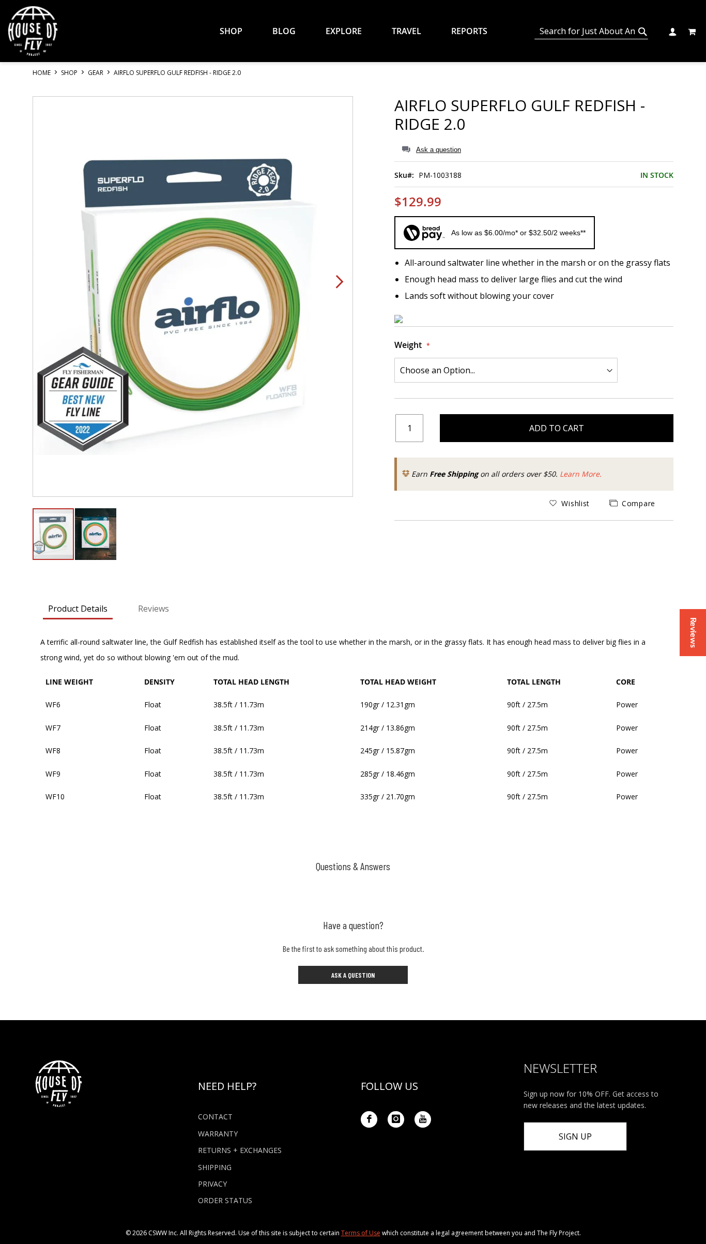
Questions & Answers (353, 866)
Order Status (225, 1200)
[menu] (360, 31)
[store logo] (32, 31)
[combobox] (591, 31)
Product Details (78, 608)
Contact (215, 1116)
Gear (96, 72)
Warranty (218, 1134)
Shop (70, 72)
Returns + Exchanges (240, 1150)
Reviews (153, 608)
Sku (400, 175)
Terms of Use (360, 1232)
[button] (672, 30)
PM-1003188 (440, 175)
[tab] (78, 609)
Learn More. (581, 474)
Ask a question (438, 150)
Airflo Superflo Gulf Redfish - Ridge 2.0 (519, 114)
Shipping (215, 1167)
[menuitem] (238, 31)
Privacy (212, 1184)
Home (42, 72)
